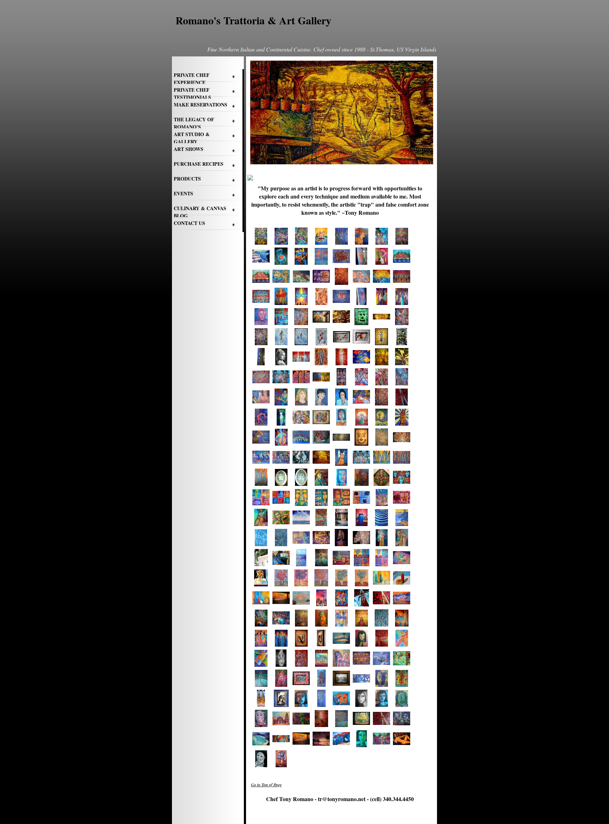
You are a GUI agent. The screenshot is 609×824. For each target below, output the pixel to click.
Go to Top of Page (266, 785)
